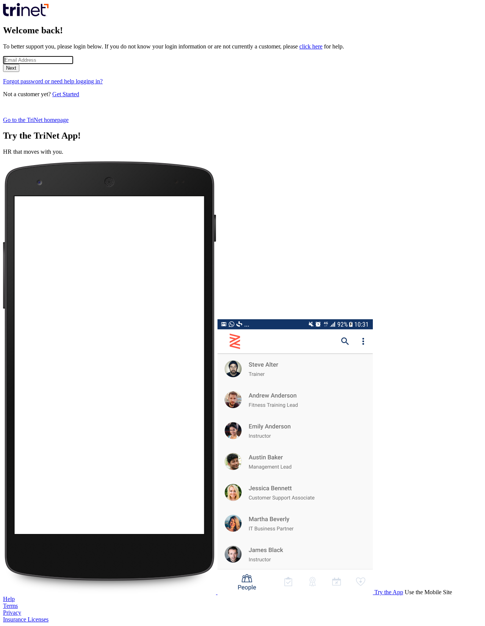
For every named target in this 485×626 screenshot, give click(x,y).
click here (310, 46)
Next (11, 68)
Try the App (388, 592)
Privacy (12, 612)
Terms (10, 606)
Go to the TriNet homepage (36, 120)
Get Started (65, 94)
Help (9, 599)
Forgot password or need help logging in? (53, 81)
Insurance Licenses (25, 619)
